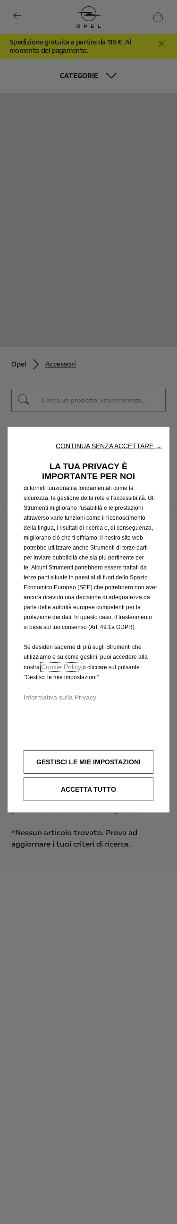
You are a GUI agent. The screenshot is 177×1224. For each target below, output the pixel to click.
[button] (109, 446)
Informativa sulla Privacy (60, 697)
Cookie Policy (61, 667)
